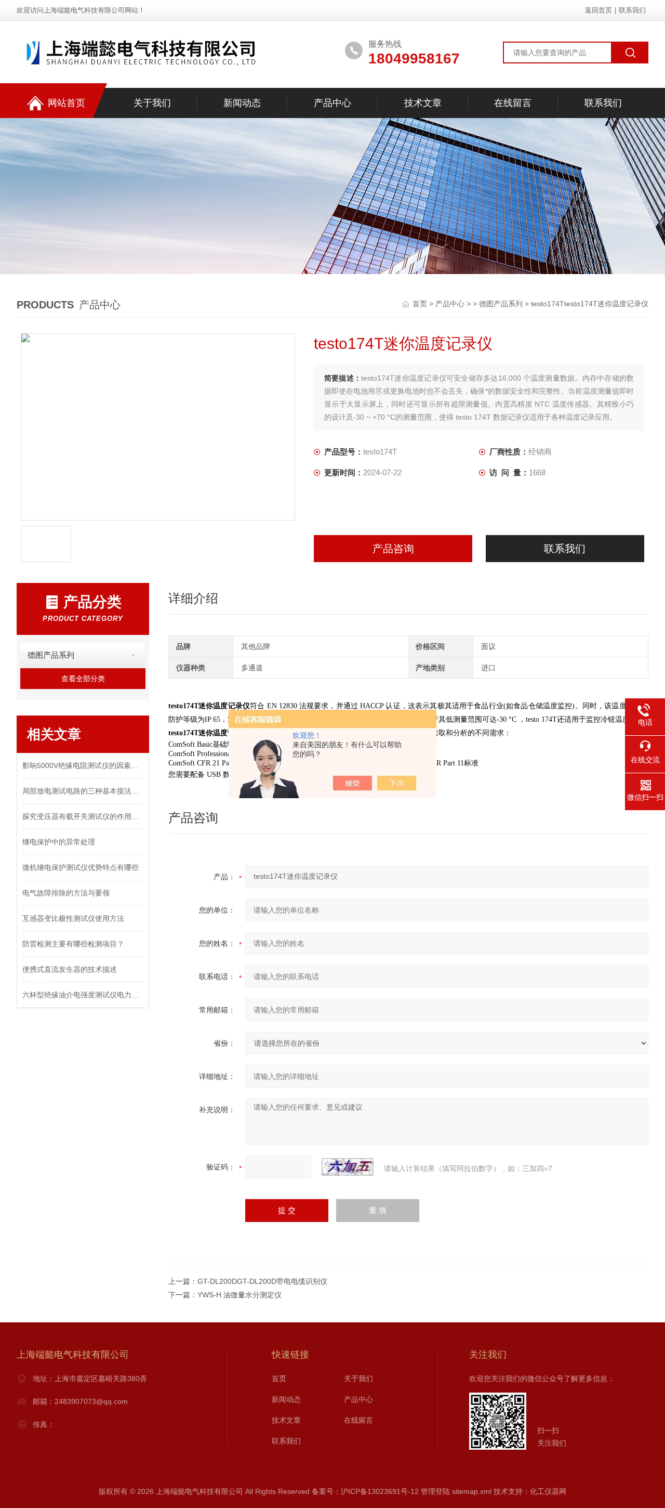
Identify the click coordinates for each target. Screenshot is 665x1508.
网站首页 (66, 103)
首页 (421, 304)
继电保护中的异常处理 (58, 842)
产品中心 (332, 103)
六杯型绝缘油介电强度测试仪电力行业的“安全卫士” (82, 995)
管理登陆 (435, 1491)
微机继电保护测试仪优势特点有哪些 (80, 867)
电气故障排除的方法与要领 (66, 893)
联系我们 (632, 10)
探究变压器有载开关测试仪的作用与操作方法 (82, 816)
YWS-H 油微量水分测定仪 (239, 1295)
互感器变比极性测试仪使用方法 (73, 918)
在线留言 (512, 103)
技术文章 (423, 103)
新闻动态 (242, 103)
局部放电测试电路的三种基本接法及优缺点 (82, 791)
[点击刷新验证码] (348, 1167)
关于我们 (152, 103)
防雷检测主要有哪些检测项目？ (73, 944)
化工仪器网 (548, 1491)
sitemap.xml (471, 1491)
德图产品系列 (501, 304)
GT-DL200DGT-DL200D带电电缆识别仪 (262, 1281)
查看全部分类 (83, 678)
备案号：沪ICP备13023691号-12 (365, 1491)
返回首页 (598, 10)
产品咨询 (393, 548)
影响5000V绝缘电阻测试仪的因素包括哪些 (82, 765)
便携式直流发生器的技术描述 (69, 969)
